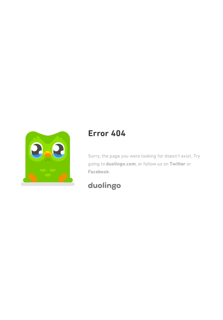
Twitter (177, 164)
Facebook (98, 172)
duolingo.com (121, 164)
